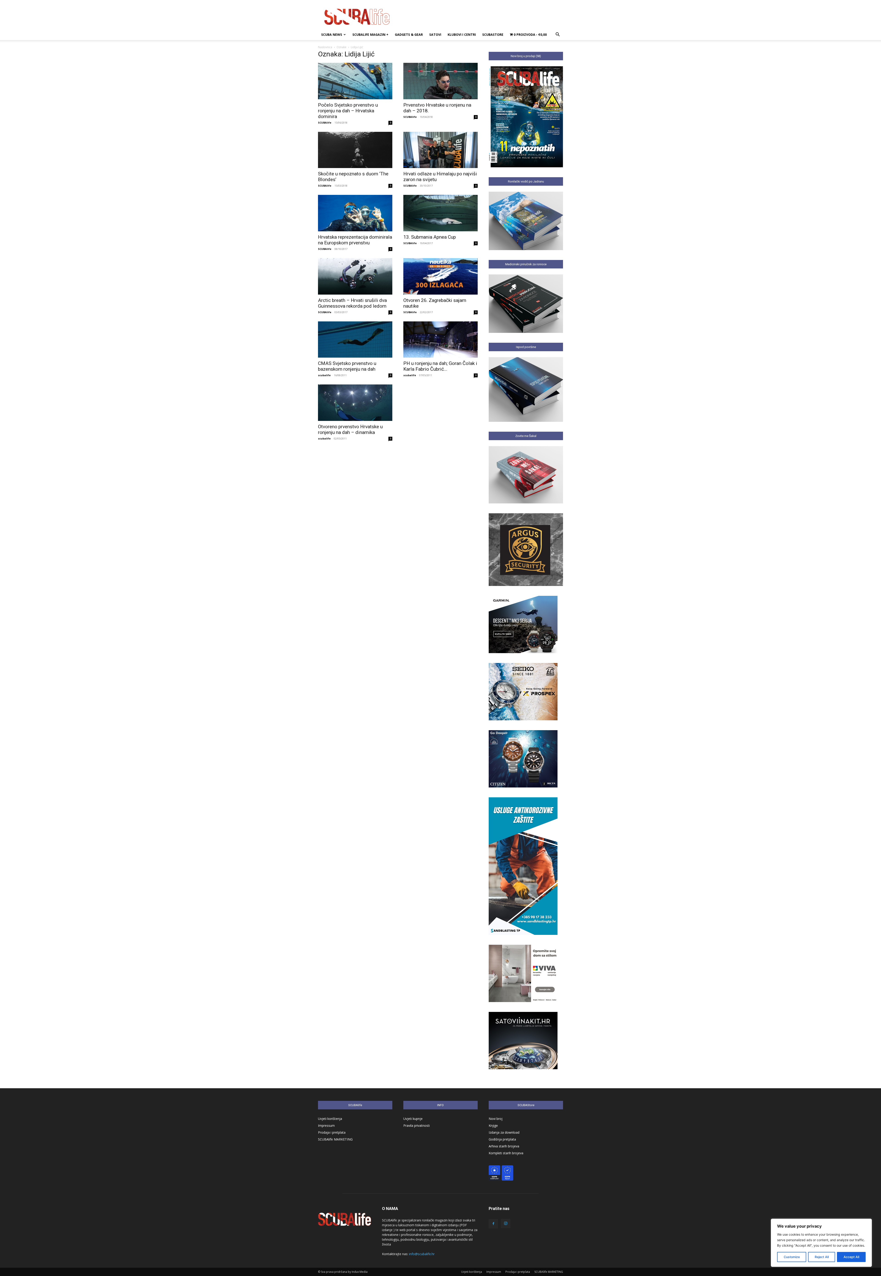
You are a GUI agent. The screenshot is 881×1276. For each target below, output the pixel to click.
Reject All (822, 1257)
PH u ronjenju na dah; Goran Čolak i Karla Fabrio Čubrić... (440, 366)
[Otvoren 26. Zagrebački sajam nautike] (440, 276)
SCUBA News (331, 34)
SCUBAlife (324, 122)
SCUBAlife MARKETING (335, 1139)
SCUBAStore (492, 34)
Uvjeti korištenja (330, 1118)
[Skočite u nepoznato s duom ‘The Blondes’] (355, 150)
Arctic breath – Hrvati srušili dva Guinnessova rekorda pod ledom (352, 303)
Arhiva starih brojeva (504, 1146)
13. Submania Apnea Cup (429, 237)
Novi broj (495, 1118)
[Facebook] (493, 1223)
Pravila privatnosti (416, 1125)
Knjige (493, 1125)
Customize (792, 1257)
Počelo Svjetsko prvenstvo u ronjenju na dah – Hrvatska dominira (348, 110)
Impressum (326, 1125)
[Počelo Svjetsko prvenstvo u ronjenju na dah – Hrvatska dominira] (355, 81)
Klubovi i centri (462, 34)
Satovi (435, 34)
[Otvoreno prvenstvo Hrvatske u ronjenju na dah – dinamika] (355, 402)
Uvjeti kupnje (413, 1118)
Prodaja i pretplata (332, 1132)
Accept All (851, 1257)
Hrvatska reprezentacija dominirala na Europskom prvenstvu (355, 240)
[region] (821, 1243)
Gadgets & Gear (409, 34)
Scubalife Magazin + (370, 34)
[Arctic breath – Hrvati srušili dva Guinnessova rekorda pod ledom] (355, 276)
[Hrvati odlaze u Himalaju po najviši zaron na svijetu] (440, 150)
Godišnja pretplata (502, 1139)
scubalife (324, 375)
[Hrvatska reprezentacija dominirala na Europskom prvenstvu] (355, 213)
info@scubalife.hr (422, 1254)
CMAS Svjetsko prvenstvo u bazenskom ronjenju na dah (347, 366)
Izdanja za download (504, 1132)
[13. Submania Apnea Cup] (440, 213)
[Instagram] (505, 1223)
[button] (557, 35)
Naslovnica (325, 47)
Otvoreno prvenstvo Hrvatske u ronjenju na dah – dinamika (350, 429)
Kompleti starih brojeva (506, 1153)
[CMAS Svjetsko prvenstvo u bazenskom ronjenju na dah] (355, 339)
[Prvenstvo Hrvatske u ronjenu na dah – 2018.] (440, 81)
